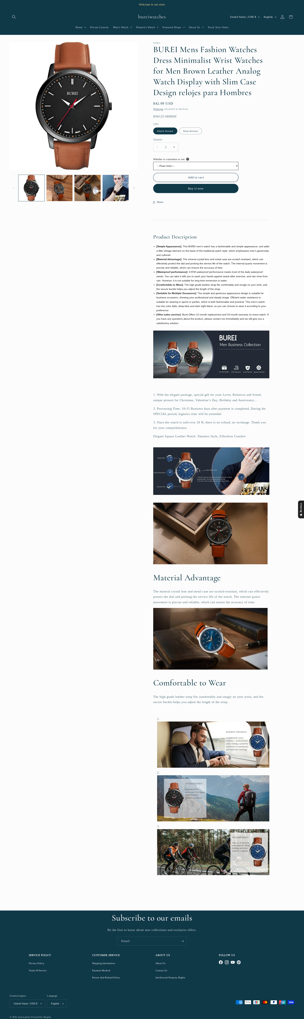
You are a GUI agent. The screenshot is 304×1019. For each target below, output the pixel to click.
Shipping (158, 109)
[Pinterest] (239, 962)
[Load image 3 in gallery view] (87, 188)
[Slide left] (13, 188)
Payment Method (101, 970)
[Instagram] (227, 962)
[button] (14, 17)
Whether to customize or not (169, 159)
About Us (160, 963)
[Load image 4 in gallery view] (116, 188)
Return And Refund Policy (106, 977)
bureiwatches (24, 1017)
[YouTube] (233, 962)
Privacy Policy (36, 963)
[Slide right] (134, 188)
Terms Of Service (38, 970)
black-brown (165, 130)
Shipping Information (103, 963)
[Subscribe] (182, 941)
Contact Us (161, 970)
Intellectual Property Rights (170, 977)
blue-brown (190, 130)
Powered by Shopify (41, 1017)
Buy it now (196, 188)
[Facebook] (221, 962)
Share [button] (160, 201)
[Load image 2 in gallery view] (59, 188)
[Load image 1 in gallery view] (31, 188)
